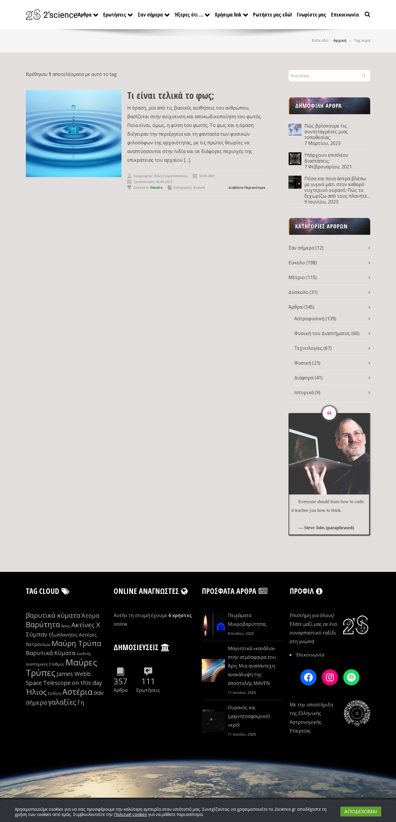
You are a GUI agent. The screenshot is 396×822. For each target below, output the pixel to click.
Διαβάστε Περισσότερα (246, 187)
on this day (87, 683)
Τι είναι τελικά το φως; (170, 95)
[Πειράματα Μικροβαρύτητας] (213, 624)
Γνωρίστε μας (311, 14)
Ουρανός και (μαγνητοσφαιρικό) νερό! (249, 716)
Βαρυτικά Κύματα (50, 653)
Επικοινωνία (345, 14)
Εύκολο (296, 262)
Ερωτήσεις (114, 14)
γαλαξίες (62, 702)
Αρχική (339, 40)
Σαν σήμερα (150, 14)
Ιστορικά (304, 392)
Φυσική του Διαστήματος (322, 333)
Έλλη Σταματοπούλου (171, 176)
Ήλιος (36, 692)
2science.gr (285, 809)
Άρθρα (85, 14)
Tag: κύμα (362, 40)
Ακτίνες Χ (85, 624)
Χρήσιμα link (228, 14)
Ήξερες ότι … (189, 14)
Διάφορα (303, 377)
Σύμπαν (37, 634)
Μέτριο (296, 277)
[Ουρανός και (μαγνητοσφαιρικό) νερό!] (213, 720)
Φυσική (199, 187)
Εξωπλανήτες (63, 635)
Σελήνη (54, 693)
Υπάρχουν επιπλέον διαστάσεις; (326, 158)
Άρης (65, 625)
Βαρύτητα (43, 624)
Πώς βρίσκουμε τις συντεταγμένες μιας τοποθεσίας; (326, 131)
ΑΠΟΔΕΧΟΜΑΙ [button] (360, 811)
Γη (80, 702)
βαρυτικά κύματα (53, 615)
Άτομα (90, 615)
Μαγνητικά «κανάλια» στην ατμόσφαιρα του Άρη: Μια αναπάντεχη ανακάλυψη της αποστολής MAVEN (252, 665)
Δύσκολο (298, 292)
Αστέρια (77, 691)
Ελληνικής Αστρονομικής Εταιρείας (305, 722)
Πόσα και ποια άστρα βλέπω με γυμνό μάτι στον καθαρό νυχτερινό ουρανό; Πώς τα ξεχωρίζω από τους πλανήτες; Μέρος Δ (337, 187)
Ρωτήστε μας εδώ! (272, 14)
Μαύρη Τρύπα (76, 643)
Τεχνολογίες (308, 348)
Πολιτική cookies (130, 814)
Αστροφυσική (309, 318)
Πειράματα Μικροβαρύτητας (247, 619)
